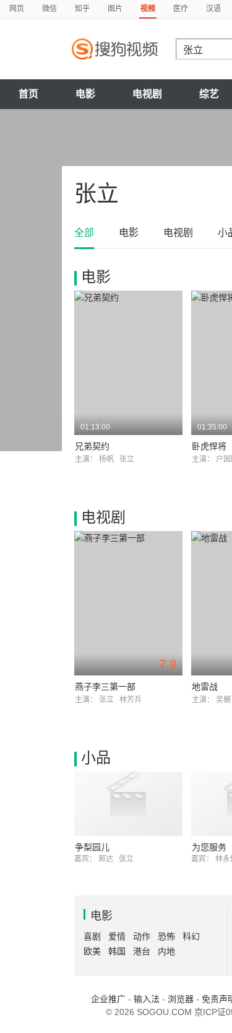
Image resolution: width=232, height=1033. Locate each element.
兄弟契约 (92, 446)
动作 (141, 936)
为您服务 (209, 847)
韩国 (117, 951)
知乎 (82, 8)
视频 (147, 8)
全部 (84, 232)
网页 (16, 8)
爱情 (117, 936)
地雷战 (205, 687)
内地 (166, 951)
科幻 (191, 936)
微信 (49, 8)
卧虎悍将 (209, 446)
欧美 (92, 951)
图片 (115, 8)
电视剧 (147, 94)
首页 (28, 94)
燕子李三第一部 (105, 687)
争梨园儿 (92, 847)
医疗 (180, 8)
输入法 (147, 999)
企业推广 (108, 999)
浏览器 (181, 999)
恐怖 (166, 936)
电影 (85, 94)
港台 (141, 951)
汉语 (213, 8)
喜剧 (92, 936)
